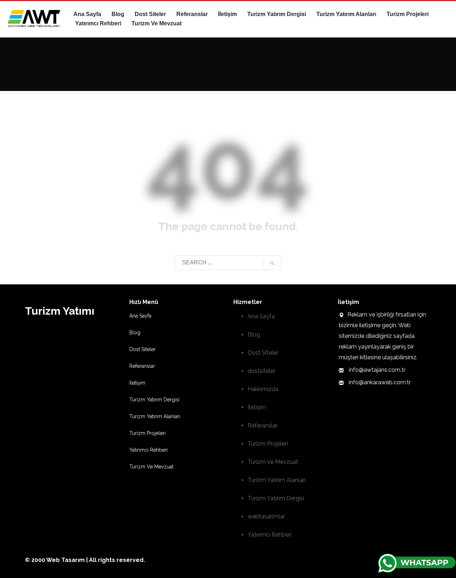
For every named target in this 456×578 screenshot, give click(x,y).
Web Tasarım (65, 560)
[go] (272, 262)
